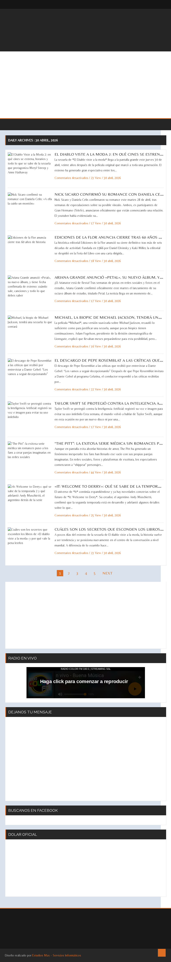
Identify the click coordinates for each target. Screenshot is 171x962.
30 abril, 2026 (112, 178)
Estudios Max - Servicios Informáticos (56, 955)
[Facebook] (151, 4)
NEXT (107, 573)
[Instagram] (159, 4)
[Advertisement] (85, 85)
